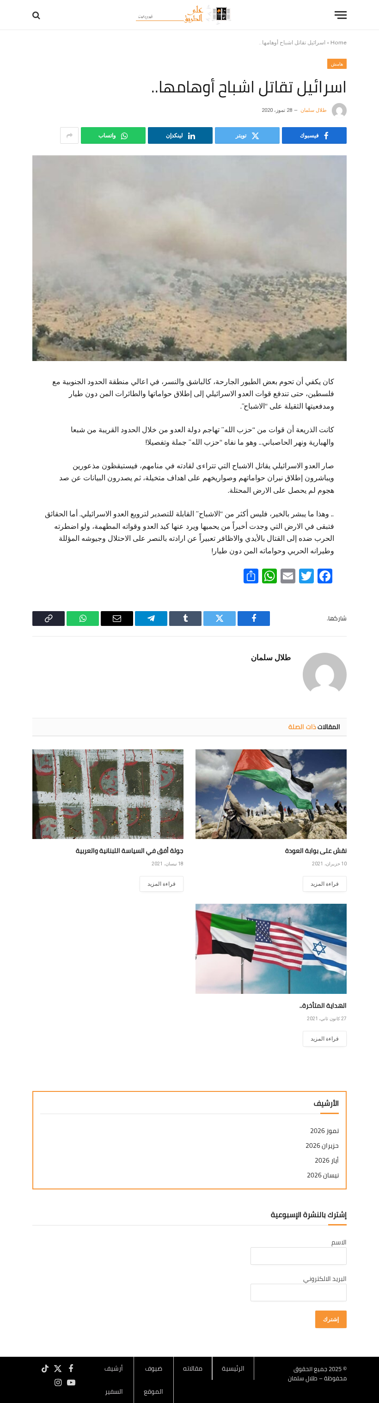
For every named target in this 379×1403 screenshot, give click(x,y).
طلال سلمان (313, 110)
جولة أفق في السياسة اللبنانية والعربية (129, 850)
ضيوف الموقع (153, 1379)
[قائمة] (341, 15)
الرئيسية (233, 1368)
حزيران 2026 (322, 1146)
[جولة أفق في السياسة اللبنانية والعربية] (107, 794)
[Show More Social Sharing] (69, 135)
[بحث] (37, 15)
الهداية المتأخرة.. (323, 1005)
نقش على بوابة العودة (316, 850)
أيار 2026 (327, 1160)
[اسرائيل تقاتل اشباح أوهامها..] (189, 258)
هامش (337, 64)
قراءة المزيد (325, 884)
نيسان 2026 (323, 1175)
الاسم (339, 1242)
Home (338, 42)
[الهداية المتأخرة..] (271, 949)
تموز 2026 (324, 1131)
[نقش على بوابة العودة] (271, 794)
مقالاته (192, 1368)
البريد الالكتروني (325, 1279)
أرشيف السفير (113, 1379)
